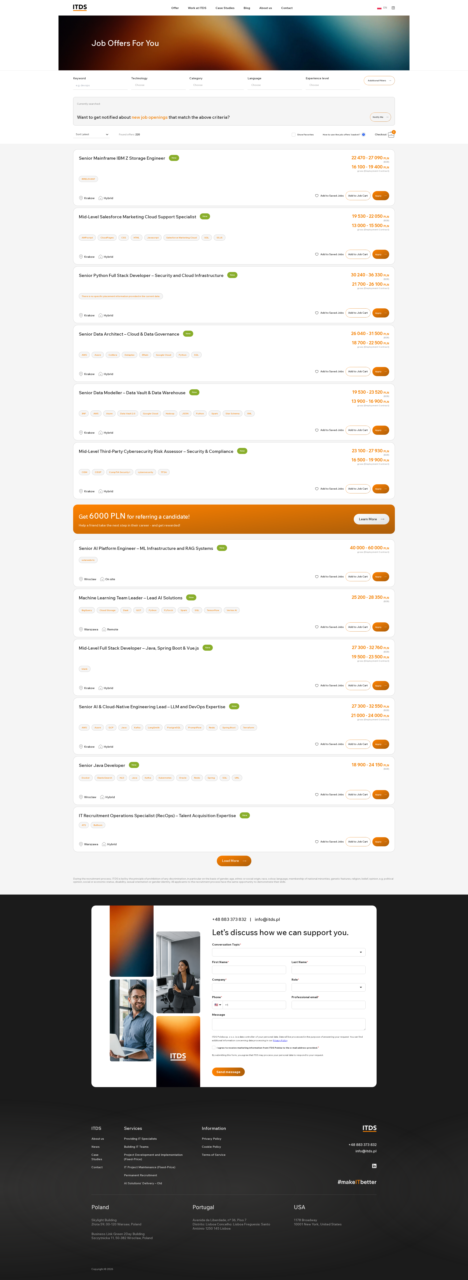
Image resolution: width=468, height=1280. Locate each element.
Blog (247, 8)
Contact (287, 8)
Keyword (79, 78)
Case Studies (225, 8)
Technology (139, 78)
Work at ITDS (197, 8)
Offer (175, 8)
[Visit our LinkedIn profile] (393, 7)
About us (265, 8)
